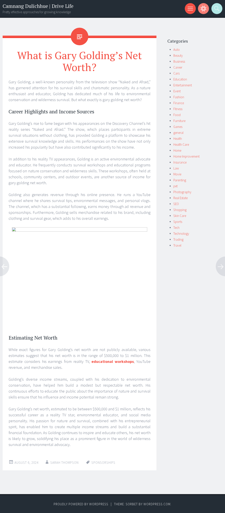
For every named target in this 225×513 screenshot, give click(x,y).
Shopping (180, 210)
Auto (176, 49)
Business (179, 61)
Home (177, 150)
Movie (177, 174)
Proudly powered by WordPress (81, 504)
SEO (176, 204)
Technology (181, 233)
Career (177, 67)
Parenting (179, 180)
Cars (176, 73)
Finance (178, 103)
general (178, 133)
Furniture (179, 121)
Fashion (178, 97)
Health (177, 138)
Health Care (181, 144)
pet (175, 186)
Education (180, 79)
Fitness (177, 109)
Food (177, 115)
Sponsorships (103, 462)
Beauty (178, 55)
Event (177, 91)
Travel (177, 245)
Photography (182, 192)
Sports (177, 222)
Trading (178, 239)
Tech (176, 228)
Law (176, 168)
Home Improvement (186, 156)
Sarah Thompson (64, 462)
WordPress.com (157, 504)
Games (177, 127)
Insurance (180, 162)
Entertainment (182, 85)
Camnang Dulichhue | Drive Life (38, 6)
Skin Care (179, 216)
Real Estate (180, 198)
